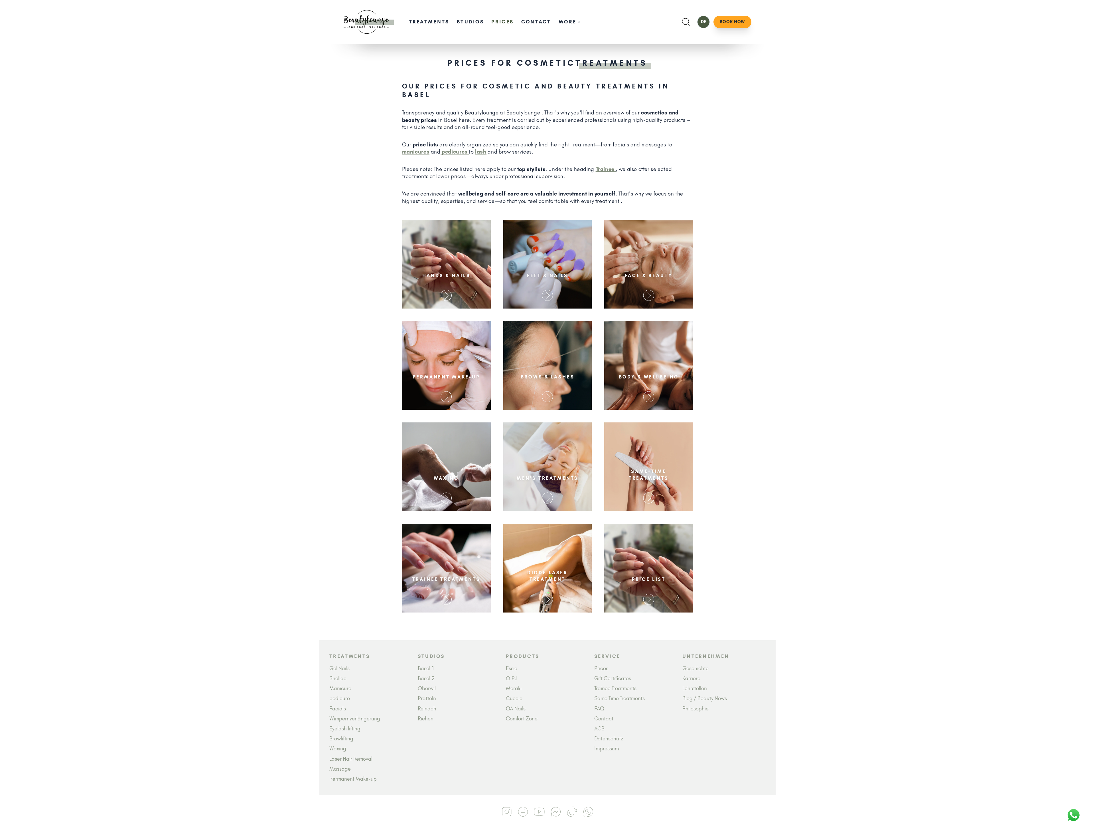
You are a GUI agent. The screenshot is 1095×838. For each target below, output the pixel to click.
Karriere (691, 678)
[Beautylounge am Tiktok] (571, 811)
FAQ (599, 708)
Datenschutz (608, 738)
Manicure (340, 688)
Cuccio (514, 698)
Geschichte (695, 668)
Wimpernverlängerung (354, 718)
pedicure (339, 698)
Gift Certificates (612, 678)
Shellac (337, 678)
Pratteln (427, 698)
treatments (429, 22)
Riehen (425, 718)
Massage (340, 769)
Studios (470, 22)
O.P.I (512, 678)
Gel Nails (339, 668)
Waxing (337, 748)
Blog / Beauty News (704, 698)
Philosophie (695, 708)
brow (505, 151)
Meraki (514, 688)
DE (703, 21)
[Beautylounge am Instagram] (506, 811)
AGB (599, 728)
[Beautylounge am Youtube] (539, 811)
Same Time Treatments (619, 698)
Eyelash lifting (344, 728)
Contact (536, 22)
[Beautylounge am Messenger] (555, 811)
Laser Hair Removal (350, 759)
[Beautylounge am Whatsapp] (588, 811)
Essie (511, 668)
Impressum (606, 748)
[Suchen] (686, 21)
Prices (502, 22)
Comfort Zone (522, 718)
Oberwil (427, 688)
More (567, 22)
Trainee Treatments (615, 688)
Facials (337, 708)
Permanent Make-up (353, 778)
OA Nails (516, 708)
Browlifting (341, 738)
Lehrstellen (694, 688)
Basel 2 (426, 678)
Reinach (427, 708)
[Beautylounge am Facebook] (523, 811)
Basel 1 (426, 668)
